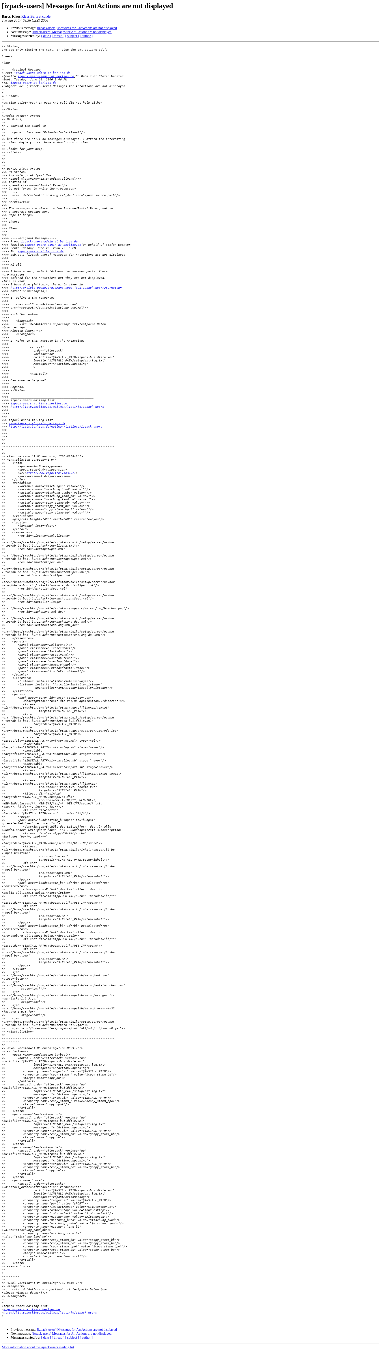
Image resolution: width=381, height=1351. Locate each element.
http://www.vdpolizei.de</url (51, 473)
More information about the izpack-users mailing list (38, 1347)
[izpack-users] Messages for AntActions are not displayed (77, 28)
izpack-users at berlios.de (33, 82)
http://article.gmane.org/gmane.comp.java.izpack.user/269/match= (66, 287)
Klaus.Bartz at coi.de (35, 16)
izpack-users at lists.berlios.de (39, 403)
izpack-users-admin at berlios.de (42, 72)
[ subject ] (72, 36)
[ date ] (46, 36)
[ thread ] (58, 36)
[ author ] (86, 36)
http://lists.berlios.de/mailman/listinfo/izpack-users (57, 406)
